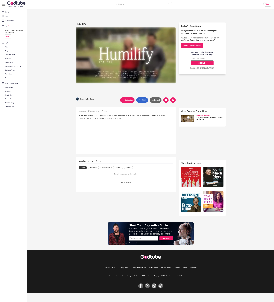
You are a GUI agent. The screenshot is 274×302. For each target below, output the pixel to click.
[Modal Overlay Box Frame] (202, 60)
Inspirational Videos (139, 267)
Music (185, 267)
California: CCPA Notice (142, 276)
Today (83, 167)
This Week (93, 167)
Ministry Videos (166, 267)
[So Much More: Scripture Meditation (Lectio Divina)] (213, 177)
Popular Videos (110, 267)
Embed (157, 100)
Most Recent (96, 161)
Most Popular (84, 161)
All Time (128, 167)
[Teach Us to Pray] (213, 201)
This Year (118, 167)
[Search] (169, 4)
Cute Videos (153, 267)
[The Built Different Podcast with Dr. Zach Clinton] (191, 201)
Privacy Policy (126, 276)
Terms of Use (113, 276)
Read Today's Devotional (192, 45)
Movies (177, 267)
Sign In (8, 36)
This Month (106, 167)
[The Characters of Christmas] (191, 177)
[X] (147, 285)
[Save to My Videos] (166, 100)
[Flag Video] (173, 100)
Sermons (193, 267)
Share (143, 100)
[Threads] (160, 285)
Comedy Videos (124, 267)
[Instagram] (154, 285)
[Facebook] (140, 285)
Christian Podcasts (191, 163)
